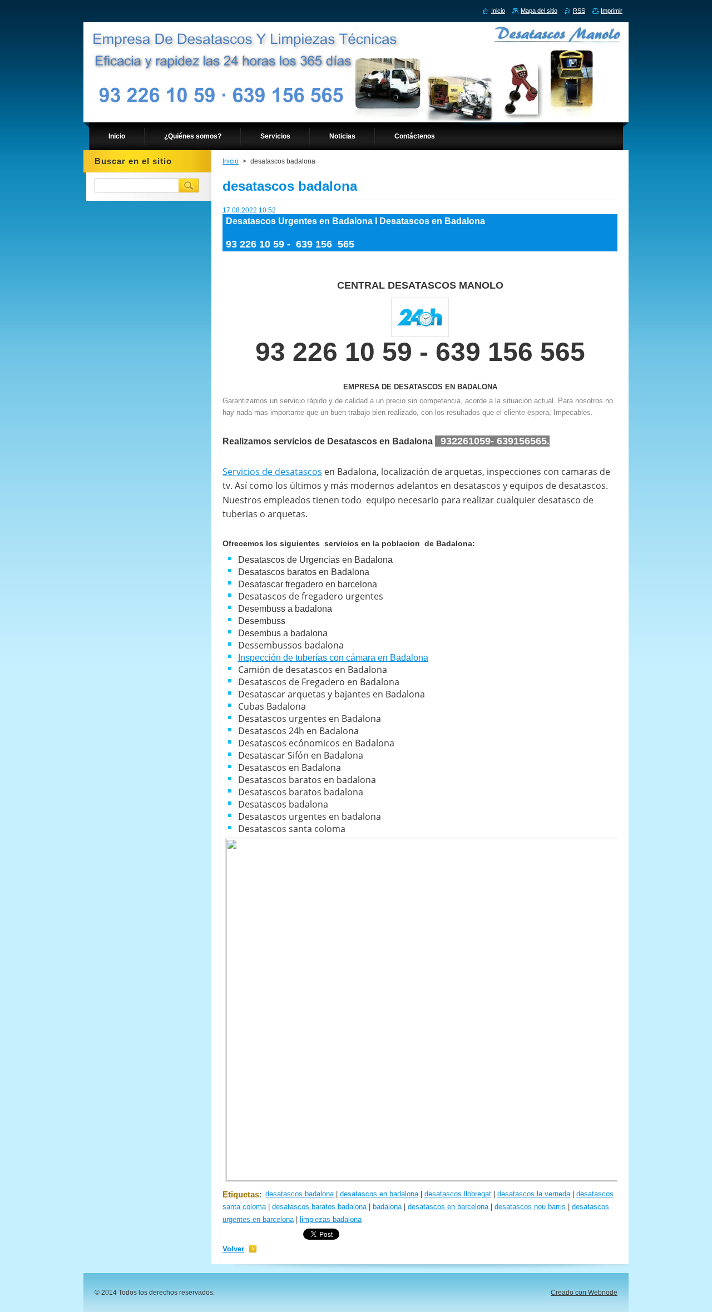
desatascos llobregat (457, 1194)
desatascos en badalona (379, 1194)
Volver (233, 1249)
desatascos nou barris (530, 1206)
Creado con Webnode (584, 1292)
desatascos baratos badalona (319, 1206)
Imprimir (611, 10)
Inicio (230, 161)
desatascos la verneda (533, 1194)
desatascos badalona (299, 1194)
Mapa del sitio (539, 10)
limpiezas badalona (331, 1219)
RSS (579, 10)
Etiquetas (240, 1194)
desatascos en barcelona (448, 1206)
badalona (387, 1206)
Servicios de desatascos (272, 472)
